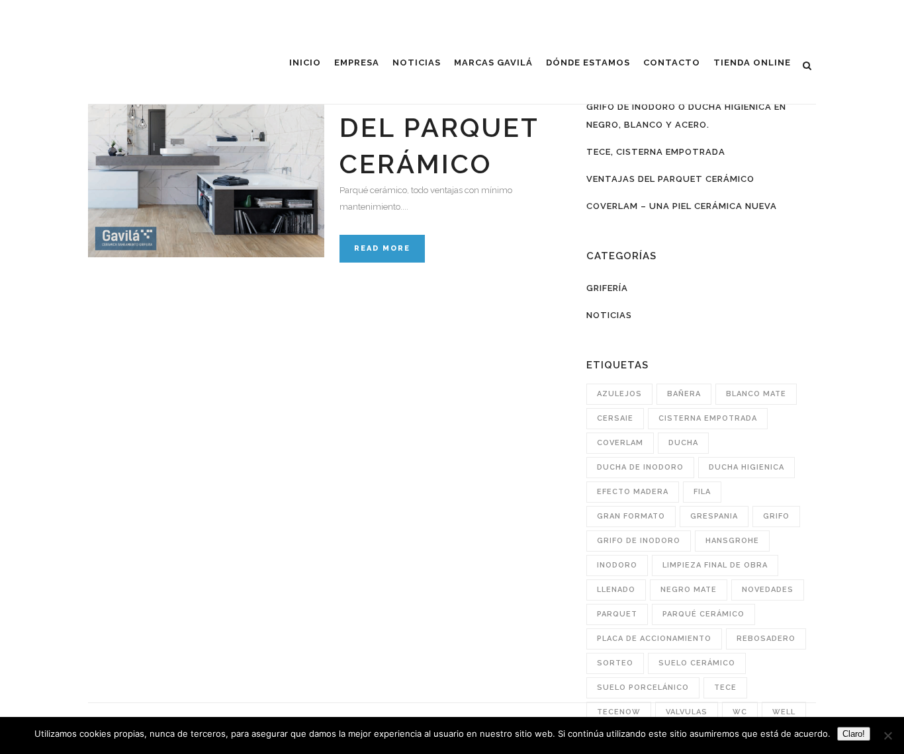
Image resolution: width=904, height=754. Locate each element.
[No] (887, 735)
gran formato (631, 516)
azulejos (619, 394)
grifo (776, 516)
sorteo (615, 663)
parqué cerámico (703, 614)
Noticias (609, 315)
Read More (382, 248)
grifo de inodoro (638, 540)
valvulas (686, 712)
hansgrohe (732, 540)
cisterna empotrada (707, 418)
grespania (714, 516)
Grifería (607, 288)
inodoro (617, 565)
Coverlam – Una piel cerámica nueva (681, 206)
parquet (617, 614)
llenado (616, 589)
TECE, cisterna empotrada (655, 152)
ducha (683, 443)
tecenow (619, 712)
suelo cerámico (696, 663)
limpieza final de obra (715, 565)
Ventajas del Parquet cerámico (439, 127)
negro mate (688, 589)
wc (740, 712)
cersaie (615, 418)
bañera (684, 394)
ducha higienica (746, 467)
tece (725, 687)
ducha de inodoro (640, 467)
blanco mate (756, 394)
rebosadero (766, 638)
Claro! (853, 734)
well (783, 712)
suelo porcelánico (643, 687)
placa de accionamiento (654, 638)
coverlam (620, 443)
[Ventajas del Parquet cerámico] (206, 139)
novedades (767, 589)
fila (702, 491)
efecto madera (632, 491)
